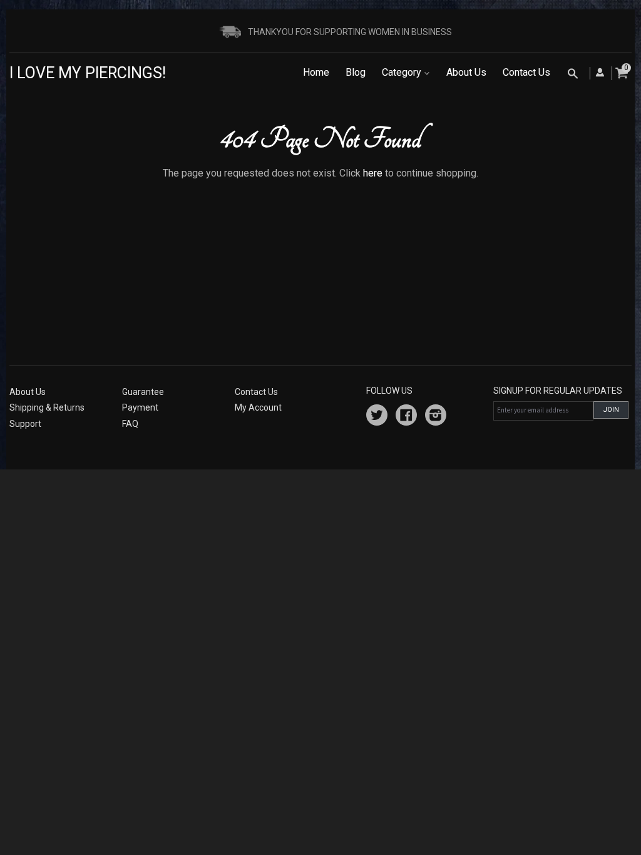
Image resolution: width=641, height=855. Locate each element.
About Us (466, 72)
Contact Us (526, 72)
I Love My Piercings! (87, 73)
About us (27, 392)
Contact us (256, 392)
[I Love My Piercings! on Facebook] (406, 417)
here (372, 173)
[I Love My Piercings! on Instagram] (435, 417)
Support (25, 424)
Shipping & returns (47, 407)
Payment (140, 407)
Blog (356, 72)
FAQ (130, 424)
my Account (258, 407)
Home (316, 72)
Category (403, 72)
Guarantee (143, 392)
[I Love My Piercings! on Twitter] (376, 417)
